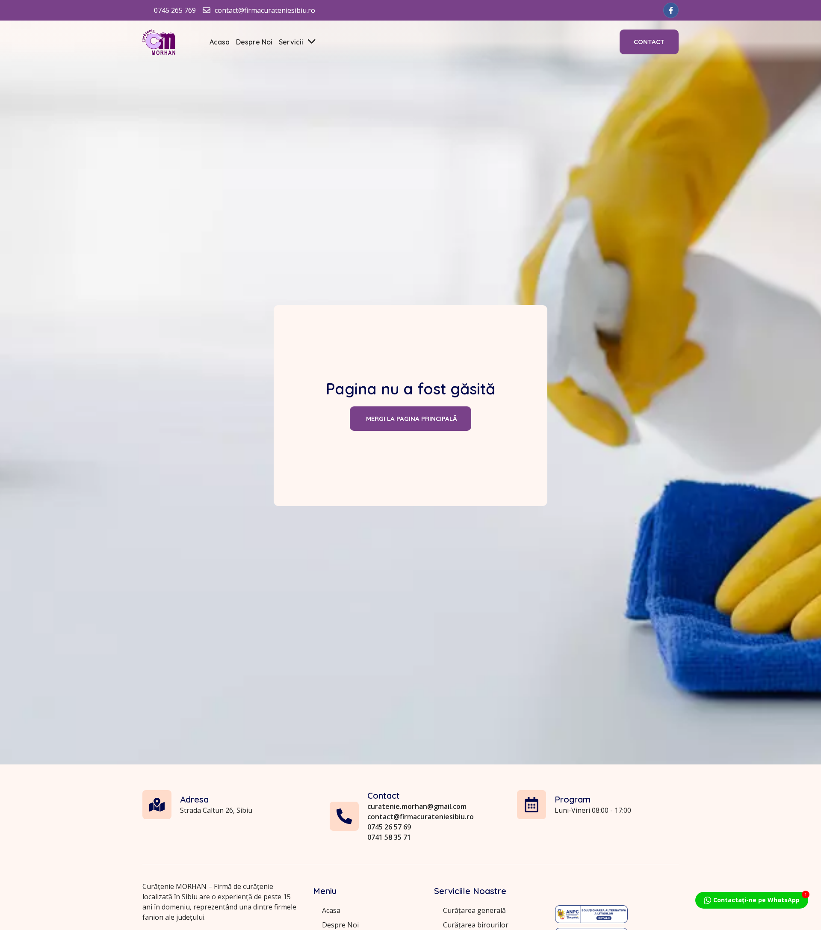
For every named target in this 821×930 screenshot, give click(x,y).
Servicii (291, 42)
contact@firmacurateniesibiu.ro (420, 816)
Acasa (220, 42)
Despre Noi (254, 42)
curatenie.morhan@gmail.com (417, 806)
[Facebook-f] (671, 10)
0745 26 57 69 (389, 827)
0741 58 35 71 (389, 837)
